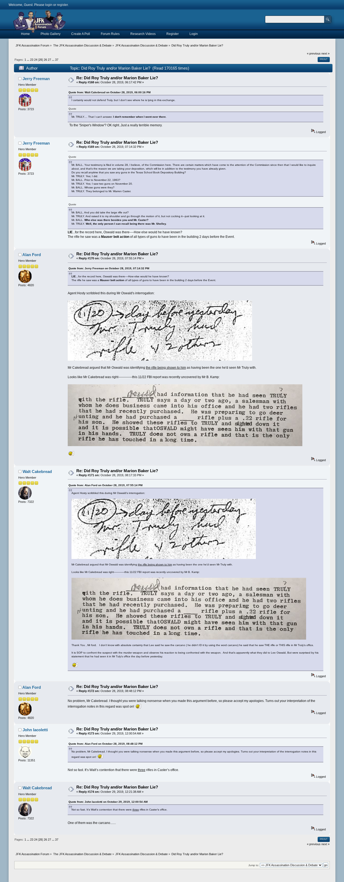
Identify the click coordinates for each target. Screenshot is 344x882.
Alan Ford (31, 254)
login (48, 5)
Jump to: (253, 865)
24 (35, 59)
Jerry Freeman (36, 78)
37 (56, 59)
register (62, 5)
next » (325, 53)
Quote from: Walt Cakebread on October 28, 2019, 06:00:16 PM (109, 92)
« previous (314, 53)
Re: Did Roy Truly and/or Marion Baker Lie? (117, 78)
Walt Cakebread (37, 471)
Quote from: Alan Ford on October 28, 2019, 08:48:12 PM (105, 743)
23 (31, 59)
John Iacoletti (35, 729)
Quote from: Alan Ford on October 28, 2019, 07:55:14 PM (105, 485)
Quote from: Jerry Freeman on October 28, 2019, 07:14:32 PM (109, 268)
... (28, 59)
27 (49, 59)
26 (45, 59)
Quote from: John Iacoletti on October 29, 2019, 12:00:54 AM (108, 801)
